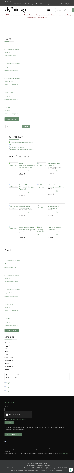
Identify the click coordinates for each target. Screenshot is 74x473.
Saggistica (8, 346)
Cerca (26, 126)
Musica (7, 352)
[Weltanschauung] (13, 207)
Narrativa (8, 343)
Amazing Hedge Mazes (56, 187)
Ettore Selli (51, 185)
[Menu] (48, 10)
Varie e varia (9, 358)
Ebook (7, 370)
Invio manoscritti (13, 375)
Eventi (27, 4)
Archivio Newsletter (13, 434)
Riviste (7, 364)
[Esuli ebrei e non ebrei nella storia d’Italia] (13, 164)
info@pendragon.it (64, 453)
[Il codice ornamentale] (13, 228)
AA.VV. (21, 163)
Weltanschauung (25, 208)
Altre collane (9, 367)
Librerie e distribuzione (15, 378)
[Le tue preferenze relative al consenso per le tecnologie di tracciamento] (71, 470)
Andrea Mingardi (53, 206)
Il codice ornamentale (27, 229)
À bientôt (51, 166)
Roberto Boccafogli (54, 227)
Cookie (45, 463)
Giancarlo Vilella (24, 206)
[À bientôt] (41, 164)
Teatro (7, 355)
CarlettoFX (23, 185)
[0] (64, 10)
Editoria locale (9, 361)
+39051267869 (16, 4)
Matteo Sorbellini (54, 163)
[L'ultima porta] (41, 207)
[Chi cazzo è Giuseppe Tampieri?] (13, 185)
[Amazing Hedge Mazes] (41, 186)
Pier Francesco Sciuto (26, 227)
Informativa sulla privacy (18, 419)
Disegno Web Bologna (56, 470)
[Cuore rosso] (41, 230)
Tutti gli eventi (11, 119)
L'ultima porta (52, 208)
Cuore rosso (52, 229)
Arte (6, 349)
